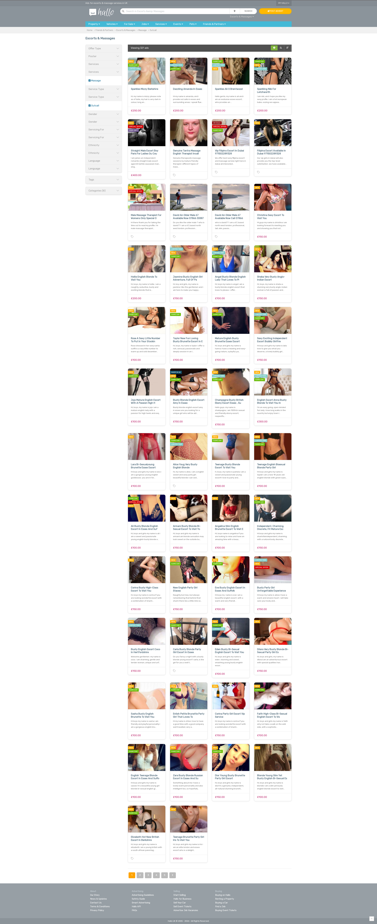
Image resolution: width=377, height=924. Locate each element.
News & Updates (98, 899)
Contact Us (96, 902)
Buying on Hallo (222, 895)
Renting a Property (224, 899)
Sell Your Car (179, 902)
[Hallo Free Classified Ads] (101, 12)
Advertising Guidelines (143, 895)
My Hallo (283, 3)
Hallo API (136, 906)
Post (276, 11)
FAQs (134, 910)
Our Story (95, 895)
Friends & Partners (104, 30)
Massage (142, 30)
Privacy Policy (97, 910)
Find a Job (220, 906)
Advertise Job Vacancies (185, 910)
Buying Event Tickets (226, 910)
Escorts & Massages (125, 30)
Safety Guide (138, 899)
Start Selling (179, 895)
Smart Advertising (141, 902)
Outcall (153, 30)
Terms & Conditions (100, 906)
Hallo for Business (182, 899)
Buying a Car (221, 902)
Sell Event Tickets (182, 906)
